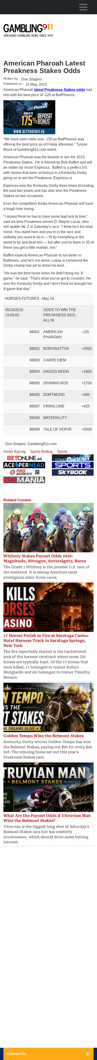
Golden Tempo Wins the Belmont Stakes (43, 735)
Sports (62, 451)
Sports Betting (41, 451)
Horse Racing (14, 451)
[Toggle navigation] (83, 7)
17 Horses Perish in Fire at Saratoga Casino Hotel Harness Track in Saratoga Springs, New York (45, 640)
